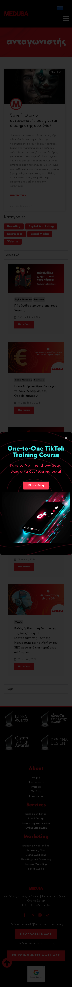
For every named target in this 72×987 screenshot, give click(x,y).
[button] (66, 438)
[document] (36, 493)
